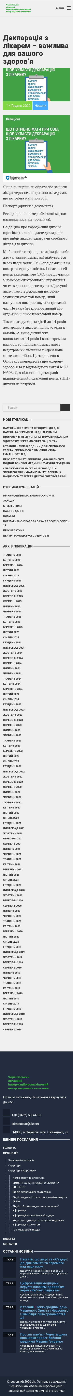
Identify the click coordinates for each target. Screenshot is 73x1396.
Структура (14, 1165)
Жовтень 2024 (12, 652)
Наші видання (14, 510)
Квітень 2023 (11, 745)
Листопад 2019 (14, 952)
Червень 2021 (12, 854)
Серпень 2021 (12, 843)
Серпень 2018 (12, 1029)
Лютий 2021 (11, 874)
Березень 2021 (13, 869)
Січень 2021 (11, 879)
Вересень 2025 (13, 596)
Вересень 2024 (13, 658)
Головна (9, 1147)
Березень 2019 (13, 993)
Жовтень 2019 (12, 957)
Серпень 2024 (12, 663)
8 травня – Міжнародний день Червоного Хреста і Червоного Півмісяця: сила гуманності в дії (34, 450)
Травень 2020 (12, 921)
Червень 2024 (12, 673)
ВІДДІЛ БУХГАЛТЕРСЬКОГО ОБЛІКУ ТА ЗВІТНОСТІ (36, 1184)
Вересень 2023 (13, 719)
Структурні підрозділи (22, 1170)
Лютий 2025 (11, 632)
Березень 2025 (13, 627)
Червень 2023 (12, 735)
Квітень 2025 (11, 621)
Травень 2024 (12, 678)
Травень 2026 (12, 554)
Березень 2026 (13, 565)
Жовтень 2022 (12, 776)
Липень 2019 (11, 972)
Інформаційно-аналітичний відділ (33, 1215)
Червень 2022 (12, 797)
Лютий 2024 (11, 694)
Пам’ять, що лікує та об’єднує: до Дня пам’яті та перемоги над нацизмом (31, 430)
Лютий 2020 (11, 936)
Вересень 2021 (13, 838)
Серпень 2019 (12, 967)
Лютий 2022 (11, 812)
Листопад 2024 (14, 647)
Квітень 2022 (11, 807)
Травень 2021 (12, 859)
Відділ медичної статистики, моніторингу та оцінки (40, 1199)
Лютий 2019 (11, 998)
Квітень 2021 (11, 864)
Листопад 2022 (14, 771)
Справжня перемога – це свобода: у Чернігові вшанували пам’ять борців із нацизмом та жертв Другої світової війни (34, 472)
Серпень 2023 (12, 725)
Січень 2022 (11, 817)
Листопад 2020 (14, 890)
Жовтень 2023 (12, 714)
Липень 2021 (11, 848)
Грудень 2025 (12, 580)
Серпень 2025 (12, 601)
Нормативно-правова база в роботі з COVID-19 (36, 523)
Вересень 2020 (13, 900)
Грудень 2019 (12, 946)
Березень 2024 (13, 689)
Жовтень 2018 (12, 1019)
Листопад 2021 (14, 828)
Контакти (10, 1243)
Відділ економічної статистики (32, 1191)
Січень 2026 (11, 575)
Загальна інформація (21, 1160)
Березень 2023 (13, 750)
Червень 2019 (12, 977)
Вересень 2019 (13, 962)
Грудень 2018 (12, 1008)
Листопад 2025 (14, 585)
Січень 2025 (11, 637)
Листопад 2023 (14, 709)
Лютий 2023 (11, 755)
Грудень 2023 (12, 704)
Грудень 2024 (12, 642)
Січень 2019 (11, 1003)
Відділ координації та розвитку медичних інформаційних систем (38, 1222)
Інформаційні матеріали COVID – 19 (28, 495)
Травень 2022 (12, 802)
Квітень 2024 (11, 683)
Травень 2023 (12, 740)
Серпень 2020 (12, 905)
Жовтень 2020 (12, 895)
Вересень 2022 (13, 781)
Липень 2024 (11, 668)
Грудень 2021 (12, 823)
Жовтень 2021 (12, 833)
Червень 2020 (12, 916)
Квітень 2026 (11, 559)
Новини (9, 516)
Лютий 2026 (11, 570)
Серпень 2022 (12, 786)
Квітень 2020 (11, 926)
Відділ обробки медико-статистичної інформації (36, 1208)
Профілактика (13, 530)
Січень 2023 (11, 761)
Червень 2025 (12, 611)
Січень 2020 (11, 941)
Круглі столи (12, 505)
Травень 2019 (12, 982)
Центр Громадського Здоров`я (26, 535)
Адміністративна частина (28, 1177)
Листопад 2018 (14, 1013)
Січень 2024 (11, 699)
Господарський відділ (26, 1229)
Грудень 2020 (12, 885)
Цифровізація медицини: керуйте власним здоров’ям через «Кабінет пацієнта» (35, 439)
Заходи (8, 500)
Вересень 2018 (13, 1024)
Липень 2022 (11, 792)
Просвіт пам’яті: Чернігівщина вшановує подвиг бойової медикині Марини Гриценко (36, 461)
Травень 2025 (12, 616)
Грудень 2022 (12, 766)
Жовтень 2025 (12, 590)
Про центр (10, 1153)
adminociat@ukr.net (25, 1124)
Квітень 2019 (11, 988)
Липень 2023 (11, 730)
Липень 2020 (11, 910)
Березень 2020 (13, 931)
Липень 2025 (11, 606)
